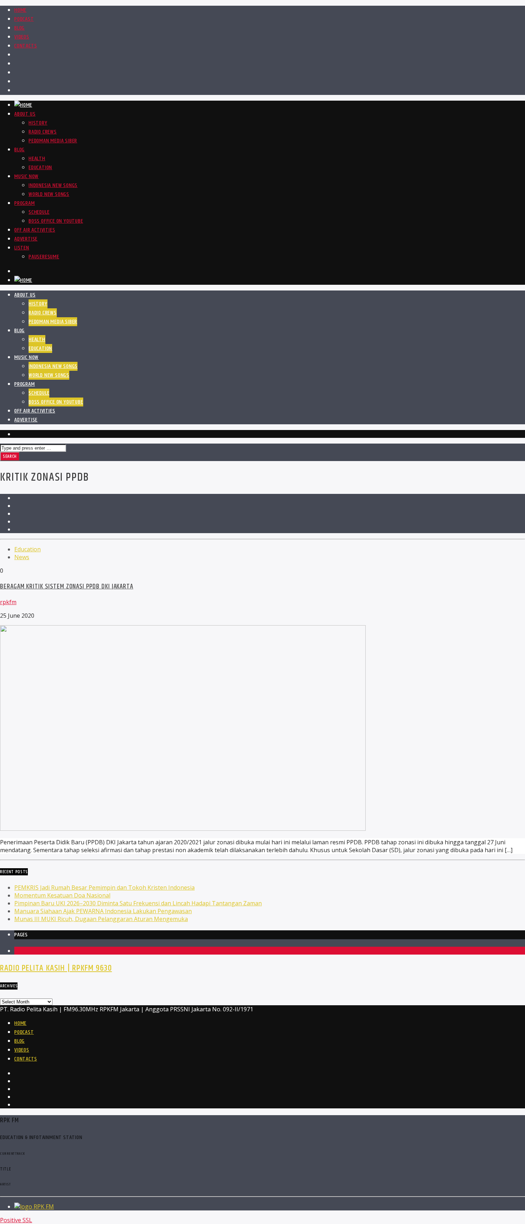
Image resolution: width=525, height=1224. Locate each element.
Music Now (26, 176)
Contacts (25, 45)
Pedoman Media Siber (53, 140)
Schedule (39, 212)
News (21, 557)
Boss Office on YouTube (56, 221)
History (38, 122)
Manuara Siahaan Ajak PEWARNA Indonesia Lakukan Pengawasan (103, 911)
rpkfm (8, 602)
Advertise (26, 238)
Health (37, 158)
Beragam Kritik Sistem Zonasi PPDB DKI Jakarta (66, 586)
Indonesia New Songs (53, 185)
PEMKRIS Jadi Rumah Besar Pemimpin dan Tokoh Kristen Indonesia (104, 887)
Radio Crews (43, 131)
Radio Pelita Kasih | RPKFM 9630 (56, 968)
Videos (21, 36)
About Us (24, 114)
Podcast (24, 19)
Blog (19, 28)
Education (40, 167)
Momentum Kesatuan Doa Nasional (62, 895)
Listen (21, 247)
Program (24, 203)
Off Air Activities (34, 230)
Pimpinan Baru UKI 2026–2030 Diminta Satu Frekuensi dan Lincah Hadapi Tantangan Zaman (138, 903)
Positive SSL (16, 1220)
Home (20, 10)
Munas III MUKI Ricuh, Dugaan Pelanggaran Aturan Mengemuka (101, 919)
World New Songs (49, 194)
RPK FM (44, 1206)
